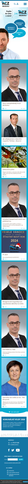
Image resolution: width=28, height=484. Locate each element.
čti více (23, 428)
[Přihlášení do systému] (17, 4)
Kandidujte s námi (19, 24)
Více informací (19, 482)
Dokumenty (11, 470)
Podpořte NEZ (19, 33)
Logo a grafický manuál (14, 472)
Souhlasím (25, 481)
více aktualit (15, 412)
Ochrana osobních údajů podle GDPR (12, 462)
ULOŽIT (21, 459)
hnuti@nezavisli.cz (14, 444)
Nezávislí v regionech (11, 28)
